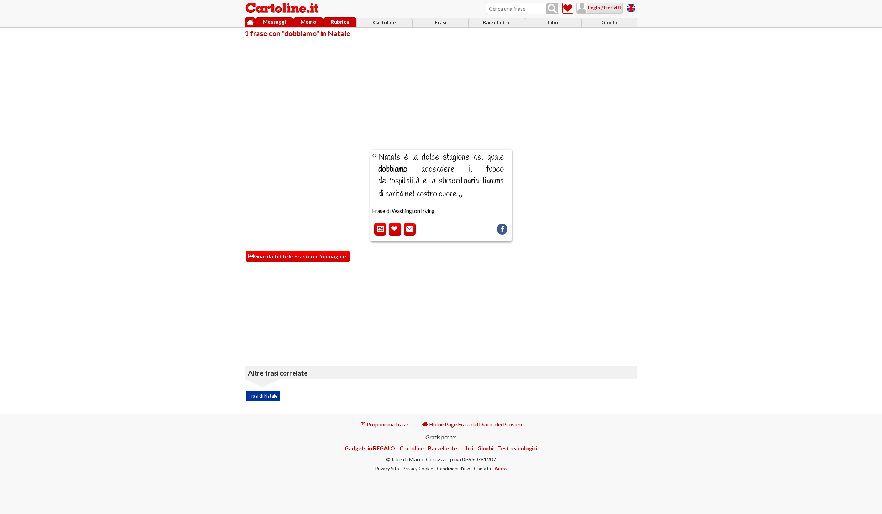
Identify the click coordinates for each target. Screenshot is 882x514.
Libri (553, 22)
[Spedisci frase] (410, 229)
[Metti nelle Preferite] (395, 229)
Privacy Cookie (418, 468)
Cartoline (384, 22)
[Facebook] (502, 229)
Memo (308, 22)
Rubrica (340, 22)
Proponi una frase (387, 424)
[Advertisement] (441, 89)
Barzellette (497, 22)
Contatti (482, 468)
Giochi (609, 22)
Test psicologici (517, 448)
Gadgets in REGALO (370, 448)
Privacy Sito (387, 468)
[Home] (250, 22)
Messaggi (274, 22)
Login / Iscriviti (604, 7)
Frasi (441, 22)
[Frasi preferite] (567, 8)
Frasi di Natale (263, 396)
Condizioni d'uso (453, 468)
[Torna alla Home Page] (282, 8)
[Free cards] (631, 7)
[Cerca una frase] (552, 8)
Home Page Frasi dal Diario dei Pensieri (475, 424)
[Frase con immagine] (380, 229)
